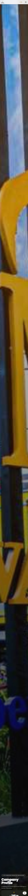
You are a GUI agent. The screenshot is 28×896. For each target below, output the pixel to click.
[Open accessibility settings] (25, 893)
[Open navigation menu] (25, 2)
